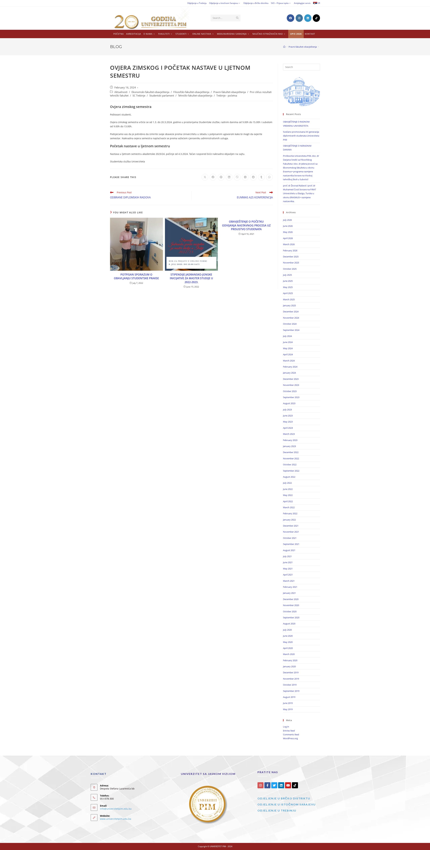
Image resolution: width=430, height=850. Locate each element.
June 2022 (288, 489)
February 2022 (290, 513)
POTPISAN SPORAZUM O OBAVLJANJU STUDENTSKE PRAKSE (136, 276)
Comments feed (291, 734)
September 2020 (291, 617)
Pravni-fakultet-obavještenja (229, 92)
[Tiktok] (295, 785)
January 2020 (289, 666)
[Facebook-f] (267, 785)
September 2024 (291, 330)
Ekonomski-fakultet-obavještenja (150, 92)
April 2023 (288, 427)
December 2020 (290, 599)
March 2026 (289, 244)
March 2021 (289, 580)
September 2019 (291, 690)
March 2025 (289, 299)
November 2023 (291, 385)
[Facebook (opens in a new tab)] (290, 18)
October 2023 (289, 391)
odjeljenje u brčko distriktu (283, 798)
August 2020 (289, 623)
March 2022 (289, 507)
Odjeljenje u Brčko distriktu (255, 3)
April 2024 (288, 354)
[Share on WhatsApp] (269, 177)
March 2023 (289, 433)
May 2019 (288, 709)
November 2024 (291, 317)
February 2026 (290, 250)
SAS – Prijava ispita (280, 3)
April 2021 (288, 574)
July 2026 (287, 219)
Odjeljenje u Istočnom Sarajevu (223, 3)
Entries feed (289, 730)
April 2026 (288, 238)
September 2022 (291, 470)
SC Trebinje (139, 95)
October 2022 (289, 464)
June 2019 (288, 703)
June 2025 (288, 280)
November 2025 (291, 262)
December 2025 (290, 256)
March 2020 (289, 654)
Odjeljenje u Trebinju (197, 3)
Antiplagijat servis (302, 3)
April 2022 (288, 501)
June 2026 (288, 225)
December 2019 (290, 672)
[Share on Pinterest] (221, 177)
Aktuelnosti (120, 92)
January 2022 (289, 519)
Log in (286, 726)
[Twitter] (274, 785)
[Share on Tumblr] (261, 177)
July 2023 (287, 409)
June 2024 (288, 342)
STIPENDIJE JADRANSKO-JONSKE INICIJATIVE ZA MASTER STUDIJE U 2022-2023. (191, 278)
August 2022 (289, 476)
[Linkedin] (281, 785)
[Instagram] (260, 785)
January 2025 (289, 305)
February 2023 (290, 440)
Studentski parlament (161, 95)
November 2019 (291, 678)
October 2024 (289, 323)
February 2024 (290, 366)
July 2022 (287, 482)
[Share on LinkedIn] (229, 177)
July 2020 (287, 629)
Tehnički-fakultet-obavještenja (195, 95)
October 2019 (289, 684)
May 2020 (288, 642)
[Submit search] (237, 18)
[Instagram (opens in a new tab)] (299, 18)
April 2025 (288, 293)
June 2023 (288, 415)
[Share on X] (205, 177)
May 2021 (288, 568)
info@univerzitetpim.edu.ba (116, 808)
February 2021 (290, 586)
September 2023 (291, 397)
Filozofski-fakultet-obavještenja (191, 92)
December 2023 (290, 378)
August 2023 (289, 403)
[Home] (284, 46)
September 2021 (291, 544)
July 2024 (287, 336)
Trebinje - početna (226, 95)
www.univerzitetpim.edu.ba (115, 818)
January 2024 (289, 372)
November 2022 (291, 458)
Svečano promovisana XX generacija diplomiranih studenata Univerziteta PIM (301, 135)
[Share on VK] (245, 177)
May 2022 (288, 495)
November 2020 (291, 605)
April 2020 (288, 648)
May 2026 (288, 232)
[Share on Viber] (237, 177)
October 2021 (289, 537)
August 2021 (289, 550)
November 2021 (291, 531)
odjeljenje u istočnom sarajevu (286, 804)
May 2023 (288, 421)
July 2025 (287, 274)
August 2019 (289, 697)
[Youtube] (288, 785)
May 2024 (288, 348)
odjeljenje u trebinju (276, 810)
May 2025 (288, 287)
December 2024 (290, 311)
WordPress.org (290, 738)
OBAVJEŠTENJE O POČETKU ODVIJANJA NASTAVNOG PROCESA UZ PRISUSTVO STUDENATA (246, 225)
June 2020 (288, 635)
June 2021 (288, 562)
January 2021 (289, 592)
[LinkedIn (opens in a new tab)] (307, 18)
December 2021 (290, 525)
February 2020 (290, 660)
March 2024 (289, 360)
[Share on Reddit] (253, 177)
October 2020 (289, 611)
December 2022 (290, 452)
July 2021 (287, 556)
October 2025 (289, 268)
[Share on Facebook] (213, 177)
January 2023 (289, 446)
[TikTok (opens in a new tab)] (316, 18)
